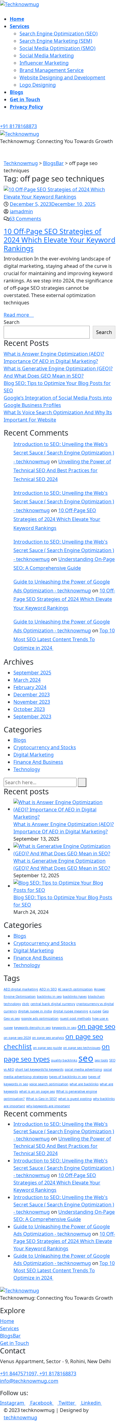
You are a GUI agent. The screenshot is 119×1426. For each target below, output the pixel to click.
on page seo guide (47, 1048)
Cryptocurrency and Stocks (44, 747)
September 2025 (32, 672)
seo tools (101, 1060)
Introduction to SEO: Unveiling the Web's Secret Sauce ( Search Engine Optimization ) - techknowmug (63, 453)
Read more (17, 314)
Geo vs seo (12, 1018)
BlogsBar (10, 1335)
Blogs (16, 92)
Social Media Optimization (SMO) (58, 48)
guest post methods (75, 1018)
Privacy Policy (26, 106)
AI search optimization (75, 989)
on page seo (96, 1026)
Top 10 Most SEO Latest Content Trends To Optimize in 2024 (64, 639)
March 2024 (27, 680)
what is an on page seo (37, 1091)
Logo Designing (38, 84)
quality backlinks (64, 1060)
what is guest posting (75, 1099)
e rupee (95, 1011)
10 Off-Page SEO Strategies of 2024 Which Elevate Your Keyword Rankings (59, 239)
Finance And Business (38, 762)
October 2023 (29, 709)
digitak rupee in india (35, 1011)
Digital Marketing (33, 754)
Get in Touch (25, 99)
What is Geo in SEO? (41, 1099)
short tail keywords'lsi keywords (39, 1069)
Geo (106, 1011)
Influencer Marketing (44, 62)
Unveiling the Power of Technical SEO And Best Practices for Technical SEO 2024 (62, 470)
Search (12, 322)
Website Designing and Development (62, 77)
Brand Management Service (52, 70)
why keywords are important (48, 1106)
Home (17, 19)
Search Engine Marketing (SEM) (56, 41)
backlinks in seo (49, 996)
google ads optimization (40, 1018)
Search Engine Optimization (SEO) (59, 33)
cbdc (25, 1004)
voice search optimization (48, 1084)
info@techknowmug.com (29, 1381)
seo (85, 1058)
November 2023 (31, 702)
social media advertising (83, 1069)
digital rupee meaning (70, 1011)
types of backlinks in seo (68, 1077)
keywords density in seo (32, 1027)
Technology (26, 769)
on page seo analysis (48, 1038)
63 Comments (25, 218)
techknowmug (20, 1417)
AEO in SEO (48, 989)
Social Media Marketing (47, 55)
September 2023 (32, 716)
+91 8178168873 (18, 126)
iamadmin (21, 211)
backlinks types (75, 996)
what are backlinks (84, 1084)
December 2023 (31, 694)
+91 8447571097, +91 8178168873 (38, 1373)
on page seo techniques (81, 1048)
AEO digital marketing (21, 989)
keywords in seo (64, 1027)
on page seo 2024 (17, 1038)
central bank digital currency (53, 1004)
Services (19, 26)
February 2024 (29, 687)
